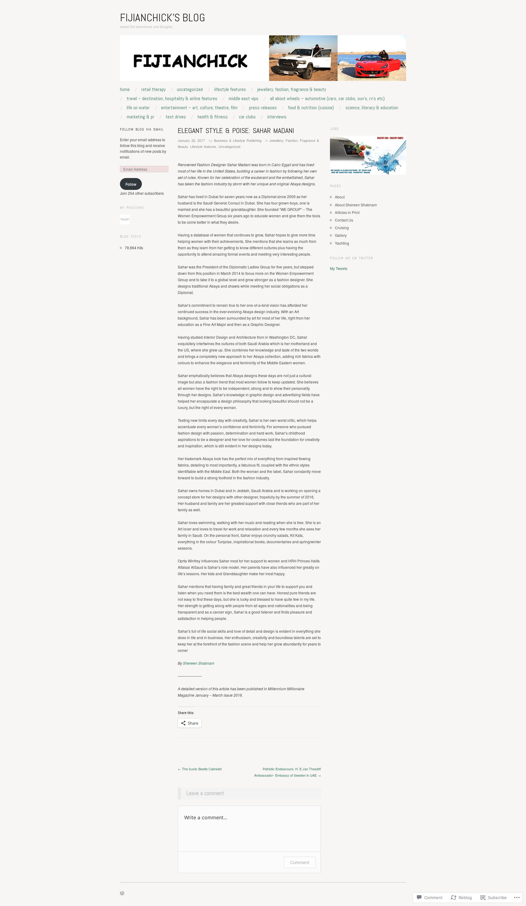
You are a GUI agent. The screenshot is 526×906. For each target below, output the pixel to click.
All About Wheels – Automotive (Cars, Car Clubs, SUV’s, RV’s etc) (327, 98)
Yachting (342, 243)
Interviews (276, 116)
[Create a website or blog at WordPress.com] (122, 893)
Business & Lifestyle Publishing (237, 140)
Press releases (263, 107)
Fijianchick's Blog (162, 18)
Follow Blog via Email (141, 129)
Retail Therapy (153, 89)
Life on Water (138, 107)
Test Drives (176, 116)
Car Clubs (247, 116)
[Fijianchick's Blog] (263, 60)
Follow (130, 184)
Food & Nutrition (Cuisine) (311, 107)
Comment (299, 862)
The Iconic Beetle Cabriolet (200, 768)
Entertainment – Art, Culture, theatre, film (199, 107)
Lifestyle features (230, 89)
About (340, 196)
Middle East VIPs (243, 98)
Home (125, 89)
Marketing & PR (140, 116)
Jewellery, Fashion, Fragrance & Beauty (291, 89)
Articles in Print (347, 212)
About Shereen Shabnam (356, 204)
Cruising (342, 227)
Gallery (341, 235)
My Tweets (338, 268)
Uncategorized (190, 89)
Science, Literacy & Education (371, 107)
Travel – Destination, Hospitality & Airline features (172, 98)
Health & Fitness (213, 116)
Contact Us (344, 219)
